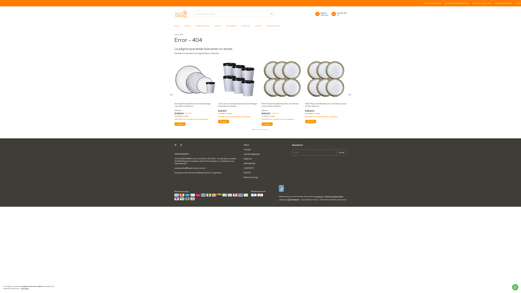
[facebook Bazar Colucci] (181, 145)
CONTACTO (245, 26)
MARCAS (217, 26)
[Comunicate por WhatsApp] (515, 287)
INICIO (177, 26)
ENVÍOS (258, 26)
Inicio (176, 35)
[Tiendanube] (289, 200)
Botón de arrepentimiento (334, 196)
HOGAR (187, 26)
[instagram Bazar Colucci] (175, 145)
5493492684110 (181, 154)
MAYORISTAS (231, 26)
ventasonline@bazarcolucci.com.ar (189, 168)
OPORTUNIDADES (202, 26)
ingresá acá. (319, 196)
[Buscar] (271, 14)
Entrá (323, 13)
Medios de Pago (273, 26)
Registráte (324, 15)
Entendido (25, 288)
